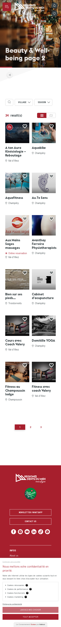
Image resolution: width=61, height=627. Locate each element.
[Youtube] (27, 531)
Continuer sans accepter (11, 562)
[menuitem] (30, 555)
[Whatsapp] (46, 531)
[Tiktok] (40, 531)
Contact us (30, 521)
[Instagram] (21, 531)
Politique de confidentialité (12, 604)
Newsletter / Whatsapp (30, 512)
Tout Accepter (30, 617)
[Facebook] (15, 531)
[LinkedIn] (33, 531)
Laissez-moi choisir (30, 609)
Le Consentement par (30, 624)
